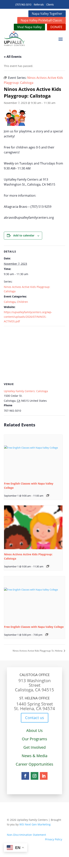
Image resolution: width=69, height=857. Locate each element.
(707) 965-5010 (23, 4)
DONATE (56, 27)
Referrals (39, 4)
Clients (50, 4)
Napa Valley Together (47, 13)
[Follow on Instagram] (34, 776)
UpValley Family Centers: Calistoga (26, 391)
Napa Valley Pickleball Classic (41, 20)
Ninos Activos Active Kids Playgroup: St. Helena (38, 650)
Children (22, 302)
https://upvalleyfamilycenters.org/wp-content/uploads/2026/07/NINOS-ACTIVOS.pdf (28, 316)
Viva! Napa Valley (29, 27)
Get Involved (34, 747)
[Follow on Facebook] (25, 776)
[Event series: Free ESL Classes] (47, 495)
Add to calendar (23, 235)
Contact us (34, 717)
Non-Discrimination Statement (26, 835)
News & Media (34, 755)
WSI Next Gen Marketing (35, 824)
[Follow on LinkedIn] (44, 776)
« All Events (12, 57)
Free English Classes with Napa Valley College (34, 627)
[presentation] (33, 456)
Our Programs (34, 738)
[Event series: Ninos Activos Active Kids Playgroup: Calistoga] (47, 566)
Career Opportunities (34, 764)
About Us (34, 730)
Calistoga (10, 302)
